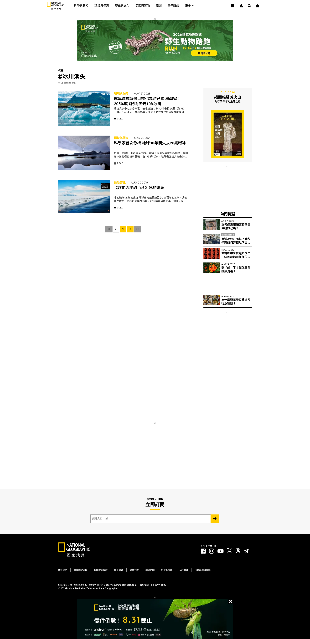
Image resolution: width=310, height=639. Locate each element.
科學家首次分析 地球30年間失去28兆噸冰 (150, 143)
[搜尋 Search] (249, 6)
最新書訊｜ (121, 182)
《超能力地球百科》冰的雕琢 (139, 187)
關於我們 (62, 570)
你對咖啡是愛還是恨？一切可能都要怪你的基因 (235, 257)
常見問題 (118, 570)
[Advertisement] (227, 188)
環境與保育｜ (122, 93)
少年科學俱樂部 (203, 570)
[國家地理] (55, 8)
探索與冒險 (142, 5)
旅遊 (159, 5)
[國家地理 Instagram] (211, 551)
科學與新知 (81, 5)
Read (119, 118)
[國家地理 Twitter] (229, 551)
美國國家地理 (80, 570)
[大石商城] (257, 6)
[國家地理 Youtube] (220, 551)
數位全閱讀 (166, 570)
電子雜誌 (173, 5)
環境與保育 (101, 5)
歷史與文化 (122, 5)
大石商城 (183, 570)
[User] (241, 6)
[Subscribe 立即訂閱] (215, 518)
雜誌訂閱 (150, 570)
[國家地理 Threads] (237, 551)
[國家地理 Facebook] (203, 551)
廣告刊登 (134, 570)
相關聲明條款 (101, 570)
